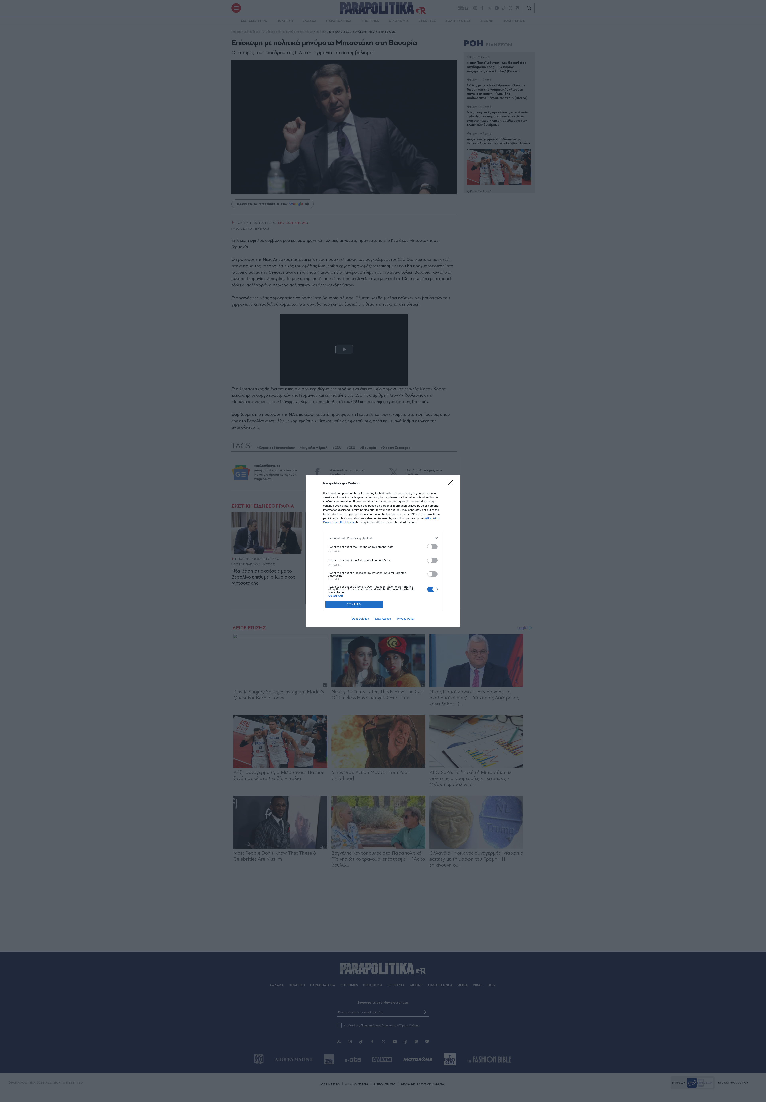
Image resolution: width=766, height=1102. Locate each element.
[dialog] (383, 551)
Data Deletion (360, 618)
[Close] (452, 483)
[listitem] (383, 538)
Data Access (383, 618)
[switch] (432, 546)
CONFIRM (354, 604)
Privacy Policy (405, 618)
